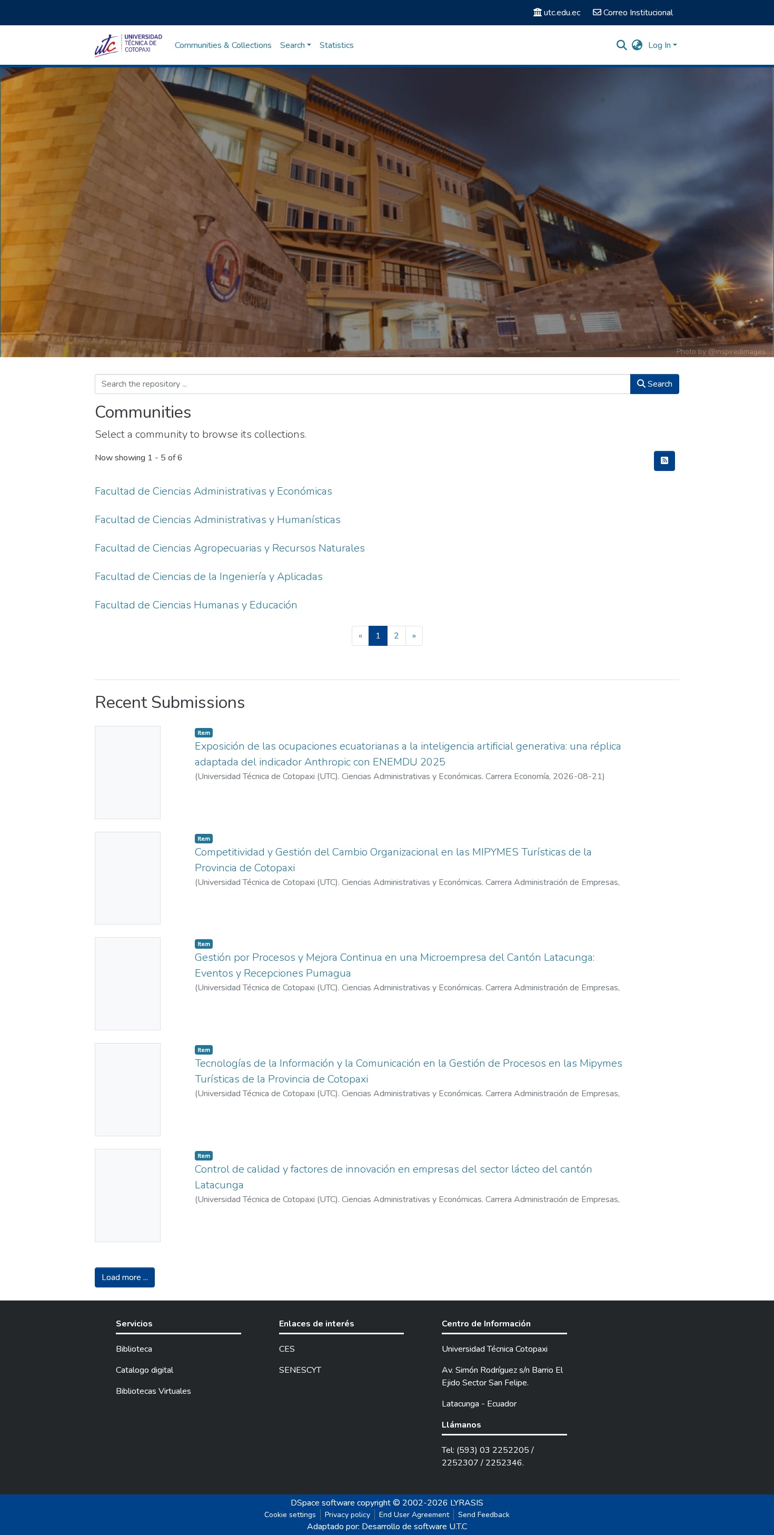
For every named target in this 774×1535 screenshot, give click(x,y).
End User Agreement (414, 1515)
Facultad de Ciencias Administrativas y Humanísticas (218, 520)
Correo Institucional (638, 12)
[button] (637, 45)
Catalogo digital (144, 1370)
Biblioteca (134, 1349)
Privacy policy (347, 1515)
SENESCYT (300, 1370)
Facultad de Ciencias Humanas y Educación (196, 605)
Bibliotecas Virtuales (153, 1391)
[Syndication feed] (664, 461)
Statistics (337, 45)
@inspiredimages (737, 352)
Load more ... (125, 1277)
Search (659, 384)
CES (287, 1349)
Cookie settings (290, 1515)
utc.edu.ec (562, 12)
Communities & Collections (223, 45)
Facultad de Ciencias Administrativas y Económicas (213, 491)
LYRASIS (466, 1503)
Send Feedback (484, 1515)
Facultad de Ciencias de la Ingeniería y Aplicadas (209, 576)
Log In (659, 45)
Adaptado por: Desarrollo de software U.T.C (387, 1526)
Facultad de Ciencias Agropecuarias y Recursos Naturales (230, 548)
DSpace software (323, 1503)
